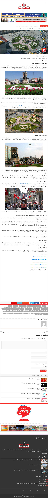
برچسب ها (33, 375)
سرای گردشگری (35, 28)
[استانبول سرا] (24, 6)
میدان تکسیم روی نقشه (35, 313)
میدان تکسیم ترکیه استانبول (7, 311)
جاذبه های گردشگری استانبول (20, 105)
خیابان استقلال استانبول (16, 307)
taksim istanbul (38, 306)
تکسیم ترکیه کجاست (36, 307)
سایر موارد (30, 28)
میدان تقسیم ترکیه (33, 310)
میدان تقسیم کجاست (26, 310)
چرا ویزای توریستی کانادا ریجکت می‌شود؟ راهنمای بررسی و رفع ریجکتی (28, 26)
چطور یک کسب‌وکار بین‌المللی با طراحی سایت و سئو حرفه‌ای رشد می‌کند (27, 470)
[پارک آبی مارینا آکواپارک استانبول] (35, 428)
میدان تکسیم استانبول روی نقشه (24, 311)
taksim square (30, 306)
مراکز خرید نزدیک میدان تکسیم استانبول (39, 256)
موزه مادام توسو (31, 218)
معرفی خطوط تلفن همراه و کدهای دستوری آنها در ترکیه (30, 393)
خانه (46, 28)
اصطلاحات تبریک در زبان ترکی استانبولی (33, 398)
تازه (41, 375)
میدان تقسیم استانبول (15, 308)
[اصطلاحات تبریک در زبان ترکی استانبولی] (44, 400)
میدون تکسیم (45, 314)
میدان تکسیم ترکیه (15, 311)
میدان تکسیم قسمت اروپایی (26, 313)
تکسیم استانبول (15, 306)
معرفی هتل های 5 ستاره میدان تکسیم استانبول (38, 264)
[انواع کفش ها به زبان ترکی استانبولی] (44, 390)
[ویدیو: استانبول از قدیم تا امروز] (43, 428)
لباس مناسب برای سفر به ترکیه (35, 465)
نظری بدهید (28, 58)
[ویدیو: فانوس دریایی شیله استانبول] (28, 428)
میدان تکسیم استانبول (44, 311)
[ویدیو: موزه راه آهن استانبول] (12, 428)
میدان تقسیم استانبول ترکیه (6, 308)
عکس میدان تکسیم (44, 308)
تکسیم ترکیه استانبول (44, 307)
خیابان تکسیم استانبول (8, 307)
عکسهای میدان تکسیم (37, 308)
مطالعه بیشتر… (45, 453)
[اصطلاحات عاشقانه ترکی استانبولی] (44, 380)
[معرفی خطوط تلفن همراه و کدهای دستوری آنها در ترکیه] (44, 395)
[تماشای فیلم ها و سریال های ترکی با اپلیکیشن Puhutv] (44, 385)
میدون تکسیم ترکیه (39, 314)
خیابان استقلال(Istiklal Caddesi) (25, 183)
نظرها (38, 375)
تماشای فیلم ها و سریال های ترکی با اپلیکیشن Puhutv (31, 383)
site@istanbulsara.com (42, 485)
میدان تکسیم (9, 310)
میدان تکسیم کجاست (17, 313)
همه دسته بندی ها (41, 28)
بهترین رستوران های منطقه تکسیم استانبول (39, 259)
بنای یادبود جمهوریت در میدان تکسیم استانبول (38, 267)
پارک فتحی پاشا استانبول (40, 331)
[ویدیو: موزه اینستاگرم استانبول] (4, 428)
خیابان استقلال (24, 307)
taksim (44, 306)
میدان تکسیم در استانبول (43, 313)
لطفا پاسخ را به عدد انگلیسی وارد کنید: (40, 364)
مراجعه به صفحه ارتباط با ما (41, 479)
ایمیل (45, 355)
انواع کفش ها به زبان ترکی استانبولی (34, 388)
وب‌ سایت (44, 359)
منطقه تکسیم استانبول (29, 308)
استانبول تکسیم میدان (23, 306)
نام (45, 351)
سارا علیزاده (44, 58)
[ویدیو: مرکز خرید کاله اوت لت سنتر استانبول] (20, 428)
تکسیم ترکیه (10, 306)
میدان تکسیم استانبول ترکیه (35, 311)
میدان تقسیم (22, 308)
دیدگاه (45, 340)
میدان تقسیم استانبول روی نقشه (42, 310)
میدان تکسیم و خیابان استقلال (8, 313)
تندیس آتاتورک (30, 307)
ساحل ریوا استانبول (6, 331)
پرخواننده (45, 375)
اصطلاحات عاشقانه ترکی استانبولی (34, 378)
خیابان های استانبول (19, 185)
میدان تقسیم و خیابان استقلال (17, 310)
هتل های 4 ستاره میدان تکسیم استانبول (39, 262)
